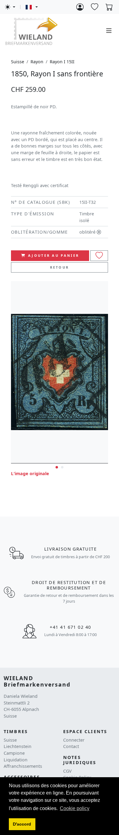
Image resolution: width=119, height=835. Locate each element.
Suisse (17, 61)
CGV (67, 771)
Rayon (37, 61)
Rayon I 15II (62, 61)
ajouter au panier (53, 255)
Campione (14, 753)
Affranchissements (23, 766)
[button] (22, 824)
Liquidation (15, 760)
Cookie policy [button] (74, 808)
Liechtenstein (17, 746)
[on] (99, 255)
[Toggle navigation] (109, 30)
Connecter (74, 740)
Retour (59, 267)
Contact (71, 746)
